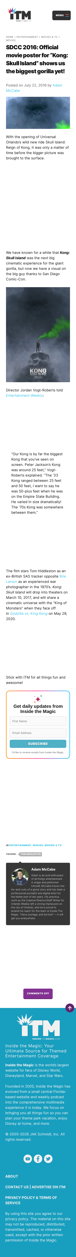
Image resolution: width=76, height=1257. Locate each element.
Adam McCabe (43, 869)
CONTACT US (17, 1187)
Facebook (38, 1159)
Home (9, 37)
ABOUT (11, 1176)
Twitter (48, 1159)
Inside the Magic (42, 1240)
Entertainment (27, 37)
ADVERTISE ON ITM (48, 1187)
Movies (11, 40)
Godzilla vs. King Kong (29, 613)
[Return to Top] (69, 1008)
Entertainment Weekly (24, 395)
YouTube (28, 1159)
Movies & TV (49, 37)
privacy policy (16, 1219)
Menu (60, 15)
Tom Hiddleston (31, 854)
